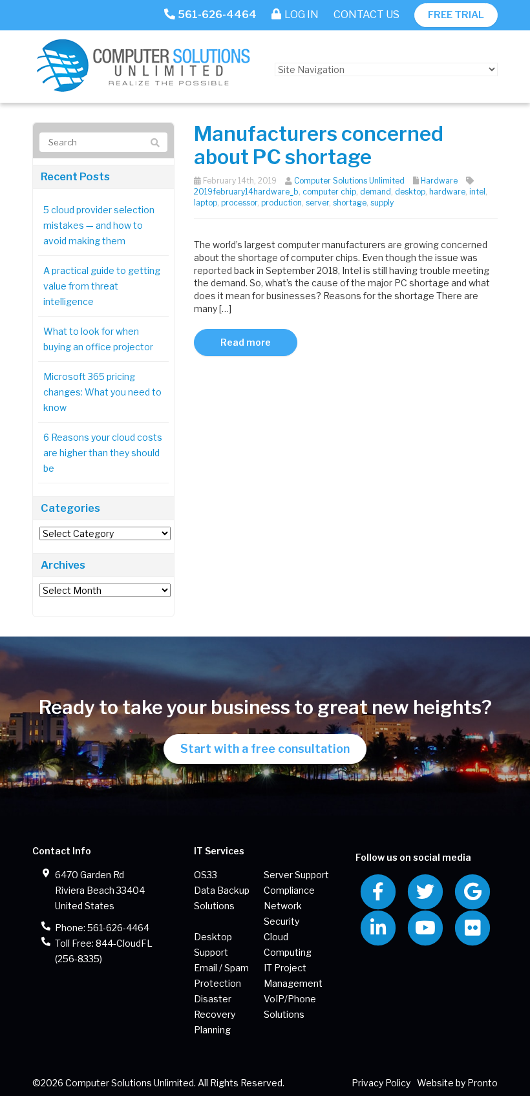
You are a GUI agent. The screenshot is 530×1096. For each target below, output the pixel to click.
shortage (349, 202)
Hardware (439, 180)
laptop (205, 202)
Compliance (289, 890)
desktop (410, 191)
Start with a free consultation (265, 748)
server (317, 202)
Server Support (296, 874)
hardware (447, 191)
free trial (456, 15)
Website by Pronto (457, 1082)
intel (477, 191)
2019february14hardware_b (246, 191)
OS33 (205, 874)
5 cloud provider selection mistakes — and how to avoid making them (98, 225)
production (281, 202)
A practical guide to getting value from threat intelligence (101, 286)
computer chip (329, 191)
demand (375, 191)
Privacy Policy (381, 1082)
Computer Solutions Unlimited (349, 180)
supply (382, 202)
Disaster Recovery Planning (214, 1014)
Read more (245, 342)
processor (239, 202)
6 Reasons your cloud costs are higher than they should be (102, 453)
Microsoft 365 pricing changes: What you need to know (102, 392)
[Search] (155, 142)
